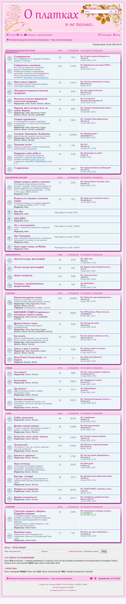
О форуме (10, 507)
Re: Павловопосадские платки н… (96, 399)
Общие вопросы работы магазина (32, 182)
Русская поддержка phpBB (63, 587)
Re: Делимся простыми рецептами (96, 476)
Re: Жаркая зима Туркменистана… (96, 267)
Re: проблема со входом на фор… (96, 511)
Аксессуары (20, 380)
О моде (8, 368)
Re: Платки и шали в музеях (93, 436)
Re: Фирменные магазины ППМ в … (97, 65)
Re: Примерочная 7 (89, 134)
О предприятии (22, 56)
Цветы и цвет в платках (26, 348)
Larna (83, 390)
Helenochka (86, 338)
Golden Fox (86, 350)
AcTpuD (17, 319)
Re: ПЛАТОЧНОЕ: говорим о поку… (97, 489)
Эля (82, 269)
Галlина (84, 465)
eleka (27, 104)
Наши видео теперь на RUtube (30, 246)
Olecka (83, 478)
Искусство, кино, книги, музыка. (31, 436)
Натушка (84, 401)
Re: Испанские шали (90, 323)
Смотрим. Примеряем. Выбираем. (32, 134)
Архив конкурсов (23, 275)
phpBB (57, 584)
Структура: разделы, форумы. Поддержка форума (30, 512)
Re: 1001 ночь (87, 259)
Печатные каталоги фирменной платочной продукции (30, 100)
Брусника (35, 113)
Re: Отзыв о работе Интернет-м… (96, 56)
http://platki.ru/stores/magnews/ (36, 77)
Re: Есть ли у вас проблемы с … (95, 532)
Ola (82, 285)
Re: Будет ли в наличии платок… (95, 198)
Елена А (84, 382)
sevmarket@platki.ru (40, 73)
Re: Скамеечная (88, 417)
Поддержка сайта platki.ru (27, 153)
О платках (10, 293)
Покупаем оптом (23, 144)
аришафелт (86, 136)
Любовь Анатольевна (90, 101)
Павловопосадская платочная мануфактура (20, 51)
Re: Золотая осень (89, 275)
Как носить (20, 336)
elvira (83, 67)
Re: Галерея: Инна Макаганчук (94, 119)
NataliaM (89, 572)
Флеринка (85, 200)
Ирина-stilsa (86, 499)
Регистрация (19, 548)
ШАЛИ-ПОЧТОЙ (37, 159)
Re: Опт (84, 144)
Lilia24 (83, 277)
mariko (83, 359)
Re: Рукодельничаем (90, 426)
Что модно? (20, 372)
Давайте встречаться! (25, 497)
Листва (31, 115)
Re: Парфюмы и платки (91, 380)
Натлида (84, 457)
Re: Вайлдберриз (88, 388)
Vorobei (84, 146)
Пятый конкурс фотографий (29, 267)
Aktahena (85, 428)
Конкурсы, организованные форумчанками (28, 284)
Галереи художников (25, 119)
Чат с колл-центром (24, 225)
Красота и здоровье (24, 455)
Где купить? (20, 388)
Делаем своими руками (26, 426)
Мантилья (85, 84)
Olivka (83, 58)
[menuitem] (19, 35)
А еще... (8, 413)
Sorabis (84, 183)
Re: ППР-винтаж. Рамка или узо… (96, 312)
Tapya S (84, 438)
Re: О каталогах (88, 99)
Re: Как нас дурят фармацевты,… (96, 455)
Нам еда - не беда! (23, 476)
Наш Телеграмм (22, 236)
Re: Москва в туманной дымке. (94, 445)
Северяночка (86, 374)
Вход (7, 548)
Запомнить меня (91, 551)
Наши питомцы (22, 463)
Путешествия (21, 445)
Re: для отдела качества (91, 90)
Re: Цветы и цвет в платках (93, 348)
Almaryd (84, 325)
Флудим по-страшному (26, 489)
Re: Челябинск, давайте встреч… (95, 497)
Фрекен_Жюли (43, 104)
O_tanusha (85, 513)
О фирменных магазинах (27, 65)
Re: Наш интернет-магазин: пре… (96, 182)
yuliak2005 (39, 115)
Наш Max (18, 211)
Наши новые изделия (25, 82)
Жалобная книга (22, 532)
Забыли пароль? (76, 551)
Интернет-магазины (24, 399)
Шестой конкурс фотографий (29, 259)
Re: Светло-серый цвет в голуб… (96, 82)
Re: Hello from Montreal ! (91, 357)
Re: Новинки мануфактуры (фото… (97, 108)
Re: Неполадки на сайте (91, 153)
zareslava (85, 534)
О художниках (21, 168)
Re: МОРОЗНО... (88, 283)
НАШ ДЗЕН (19, 218)
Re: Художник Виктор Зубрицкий (96, 168)
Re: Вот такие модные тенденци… (96, 372)
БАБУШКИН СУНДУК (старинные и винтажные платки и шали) (32, 313)
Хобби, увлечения (23, 417)
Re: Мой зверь (87, 463)
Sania (83, 261)
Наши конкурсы (12, 255)
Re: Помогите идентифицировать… (97, 297)
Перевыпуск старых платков (38, 308)
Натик (33, 104)
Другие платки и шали (25, 323)
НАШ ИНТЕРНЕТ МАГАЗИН (16, 177)
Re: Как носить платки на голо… (95, 336)
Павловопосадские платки (28, 297)
